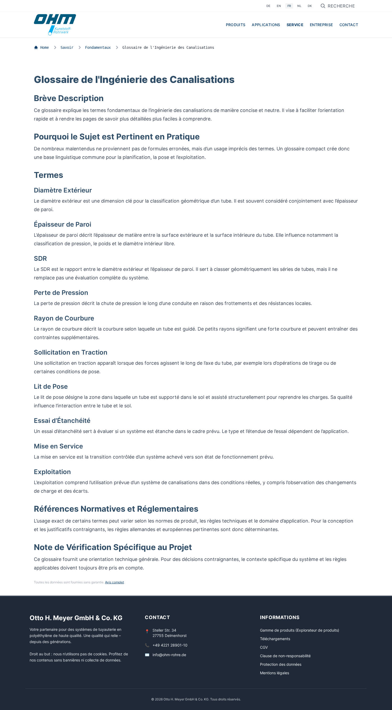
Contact (348, 24)
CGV (264, 647)
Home (44, 47)
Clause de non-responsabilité (285, 655)
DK (310, 6)
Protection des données (280, 664)
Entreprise (321, 24)
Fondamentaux (98, 47)
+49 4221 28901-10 (170, 645)
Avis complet (114, 582)
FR (289, 6)
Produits (236, 24)
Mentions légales (274, 673)
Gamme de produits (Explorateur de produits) (299, 630)
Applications (266, 24)
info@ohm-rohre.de (169, 654)
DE (268, 6)
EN (279, 6)
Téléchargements (275, 638)
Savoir (67, 47)
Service (295, 24)
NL (299, 6)
